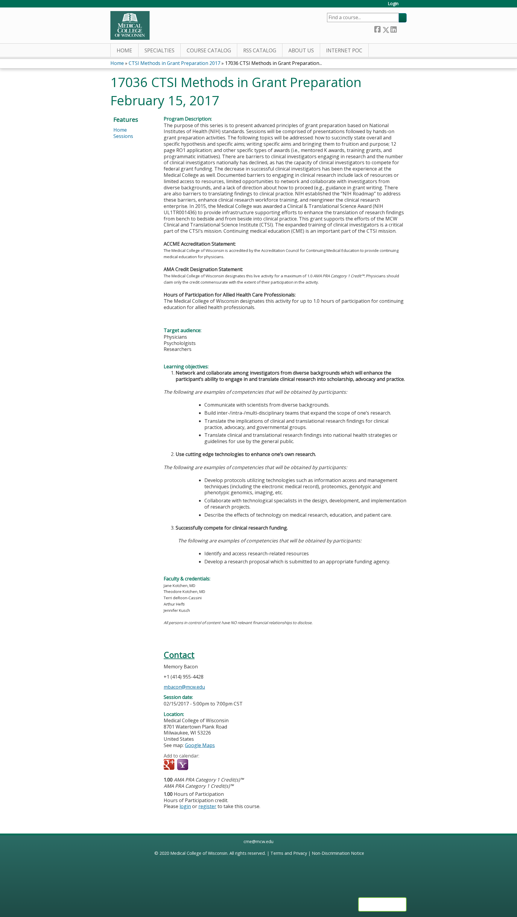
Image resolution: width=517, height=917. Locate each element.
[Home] (130, 25)
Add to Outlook (211, 765)
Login (393, 3)
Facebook (377, 28)
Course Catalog (209, 50)
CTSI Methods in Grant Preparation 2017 (174, 63)
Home (124, 50)
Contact (179, 654)
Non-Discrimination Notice (338, 853)
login (185, 806)
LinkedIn (393, 28)
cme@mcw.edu (258, 841)
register (207, 806)
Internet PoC (344, 50)
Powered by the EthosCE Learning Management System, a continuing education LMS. (382, 904)
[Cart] (405, 5)
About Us (301, 50)
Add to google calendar (170, 765)
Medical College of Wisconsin (198, 853)
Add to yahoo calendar (183, 765)
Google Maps (200, 745)
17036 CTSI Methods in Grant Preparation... (273, 63)
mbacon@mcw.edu (184, 687)
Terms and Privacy (288, 853)
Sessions (123, 136)
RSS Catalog (259, 50)
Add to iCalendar (197, 765)
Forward (402, 28)
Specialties (159, 50)
